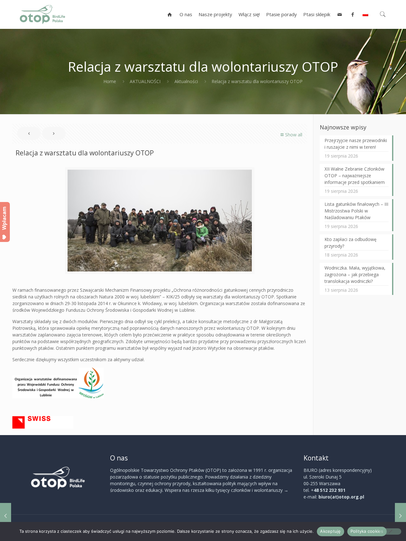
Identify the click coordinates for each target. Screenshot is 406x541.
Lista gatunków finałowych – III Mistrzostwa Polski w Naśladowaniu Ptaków (356, 210)
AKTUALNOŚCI (145, 81)
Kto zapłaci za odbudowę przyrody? (350, 242)
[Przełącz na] (365, 14)
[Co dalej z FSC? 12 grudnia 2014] (400, 515)
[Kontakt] (339, 14)
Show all (293, 135)
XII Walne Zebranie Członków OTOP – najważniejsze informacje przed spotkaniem (354, 175)
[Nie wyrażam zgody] (390, 531)
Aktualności (186, 81)
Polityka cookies (366, 531)
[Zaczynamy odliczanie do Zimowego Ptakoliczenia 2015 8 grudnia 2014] (5, 515)
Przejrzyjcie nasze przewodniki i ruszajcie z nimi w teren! (355, 143)
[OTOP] (43, 14)
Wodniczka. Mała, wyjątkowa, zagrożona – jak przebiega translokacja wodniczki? (354, 274)
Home (109, 81)
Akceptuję (330, 531)
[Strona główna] (169, 14)
